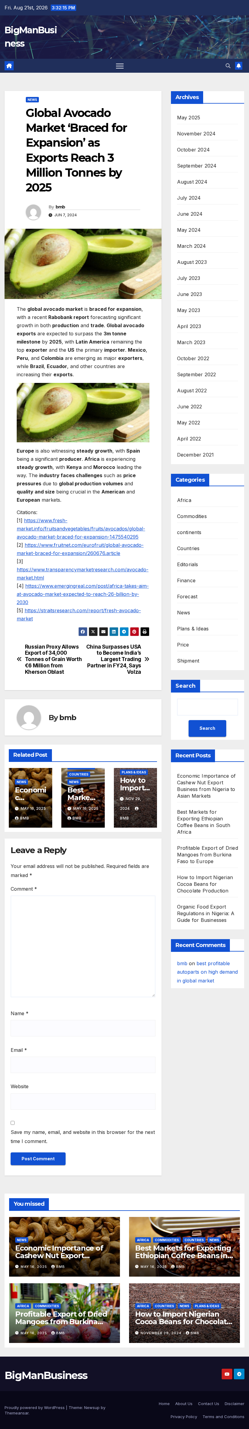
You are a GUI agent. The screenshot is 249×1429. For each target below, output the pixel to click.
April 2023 (189, 326)
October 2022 (193, 358)
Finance (186, 580)
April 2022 (189, 439)
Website (20, 1086)
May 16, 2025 (34, 1266)
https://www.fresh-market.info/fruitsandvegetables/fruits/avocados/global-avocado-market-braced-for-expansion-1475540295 (81, 528)
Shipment (188, 661)
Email (19, 1050)
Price (183, 645)
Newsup (92, 1407)
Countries (78, 774)
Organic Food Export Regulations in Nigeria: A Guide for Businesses (206, 913)
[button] (228, 66)
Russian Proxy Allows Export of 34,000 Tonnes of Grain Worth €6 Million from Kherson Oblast (53, 659)
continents (189, 532)
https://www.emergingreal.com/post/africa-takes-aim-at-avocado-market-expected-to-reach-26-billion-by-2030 (83, 594)
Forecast (187, 596)
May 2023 (188, 310)
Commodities (192, 516)
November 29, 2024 (162, 1333)
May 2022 (188, 423)
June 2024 (190, 214)
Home (164, 1403)
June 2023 (189, 294)
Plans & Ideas (134, 772)
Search (186, 686)
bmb (60, 207)
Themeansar (17, 1413)
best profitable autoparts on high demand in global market (207, 972)
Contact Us (208, 1403)
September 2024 (197, 166)
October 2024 (193, 150)
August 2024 (192, 182)
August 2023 (192, 262)
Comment (24, 889)
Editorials (187, 564)
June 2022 (189, 407)
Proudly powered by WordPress (35, 1407)
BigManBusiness (46, 1375)
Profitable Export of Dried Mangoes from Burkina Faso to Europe (207, 854)
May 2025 (188, 118)
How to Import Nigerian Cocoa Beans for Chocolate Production (205, 884)
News (32, 99)
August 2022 (192, 390)
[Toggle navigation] (119, 66)
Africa (184, 500)
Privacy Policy (184, 1416)
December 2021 (195, 455)
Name (20, 1013)
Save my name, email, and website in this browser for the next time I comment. (83, 1136)
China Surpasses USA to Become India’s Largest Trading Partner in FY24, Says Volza (113, 659)
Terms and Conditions (223, 1416)
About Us (184, 1403)
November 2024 (196, 134)
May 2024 (189, 230)
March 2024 (191, 246)
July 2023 (188, 278)
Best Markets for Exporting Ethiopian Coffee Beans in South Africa (183, 1256)
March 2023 (191, 342)
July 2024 (189, 198)
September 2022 (196, 374)
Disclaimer (234, 1403)
